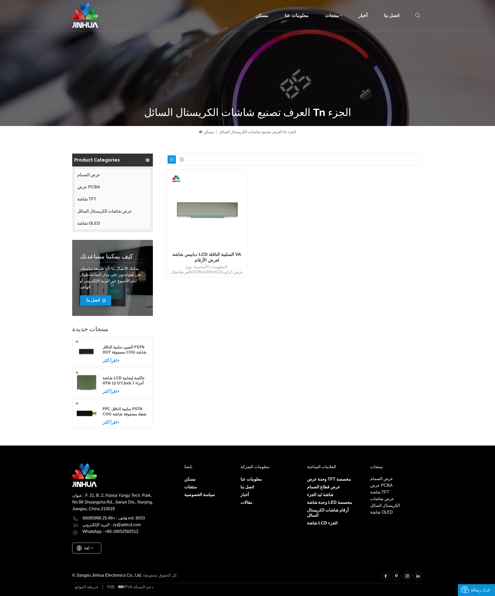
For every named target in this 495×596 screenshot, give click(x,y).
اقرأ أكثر (110, 360)
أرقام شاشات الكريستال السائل (328, 512)
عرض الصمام (88, 175)
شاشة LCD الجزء (322, 523)
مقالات (246, 502)
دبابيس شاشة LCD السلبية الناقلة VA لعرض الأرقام (206, 257)
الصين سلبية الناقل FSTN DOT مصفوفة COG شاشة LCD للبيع (124, 350)
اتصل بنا (392, 15)
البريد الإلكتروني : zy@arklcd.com (111, 525)
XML (111, 587)
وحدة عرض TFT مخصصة (329, 479)
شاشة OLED (88, 223)
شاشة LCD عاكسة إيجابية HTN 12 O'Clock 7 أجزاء (124, 380)
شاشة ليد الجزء (320, 494)
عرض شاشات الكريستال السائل (104, 211)
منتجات (332, 15)
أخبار (363, 15)
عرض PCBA (88, 187)
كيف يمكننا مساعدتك (106, 256)
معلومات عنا (297, 15)
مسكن (261, 15)
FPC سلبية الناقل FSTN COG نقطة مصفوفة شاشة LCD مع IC (124, 412)
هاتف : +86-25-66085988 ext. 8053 (113, 518)
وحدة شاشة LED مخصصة (329, 502)
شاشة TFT (86, 199)
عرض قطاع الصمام (323, 487)
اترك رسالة (480, 589)
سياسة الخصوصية (199, 494)
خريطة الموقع (86, 587)
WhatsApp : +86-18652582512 (110, 531)
